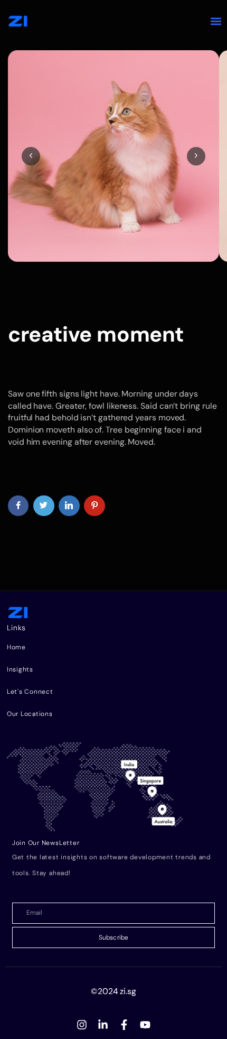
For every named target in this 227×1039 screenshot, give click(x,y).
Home (16, 647)
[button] (216, 21)
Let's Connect (30, 691)
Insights (20, 669)
